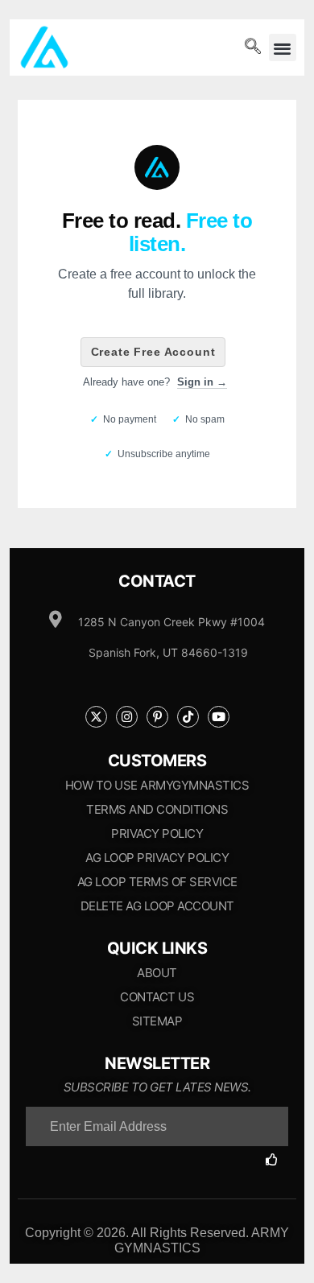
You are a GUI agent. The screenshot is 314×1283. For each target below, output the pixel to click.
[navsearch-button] (253, 47)
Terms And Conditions (157, 809)
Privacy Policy (157, 833)
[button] (283, 48)
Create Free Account (153, 351)
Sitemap (157, 1021)
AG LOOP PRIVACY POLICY (157, 857)
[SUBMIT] (277, 1159)
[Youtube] (218, 717)
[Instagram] (127, 717)
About (157, 972)
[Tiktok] (188, 717)
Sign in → (202, 382)
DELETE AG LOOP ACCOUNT (157, 906)
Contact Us (157, 997)
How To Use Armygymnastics (157, 785)
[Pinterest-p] (157, 717)
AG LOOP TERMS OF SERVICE (157, 881)
